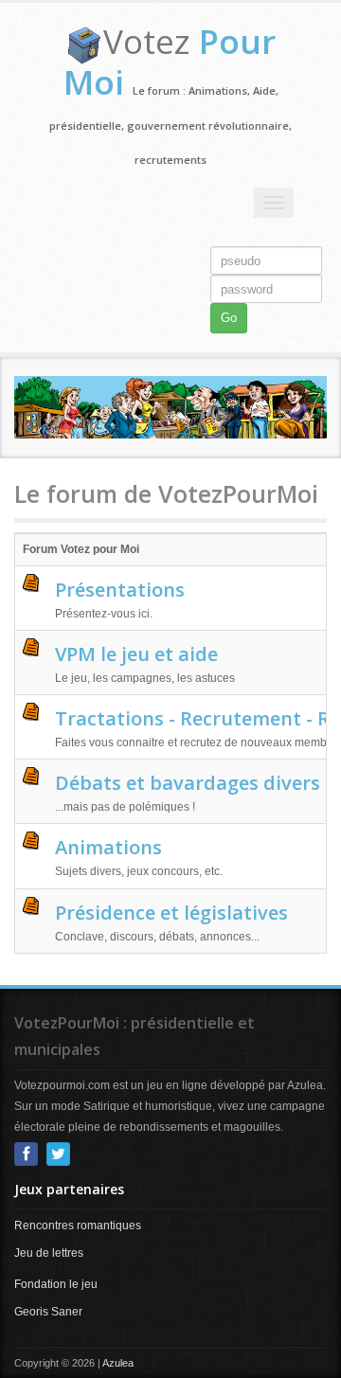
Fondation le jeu (56, 1284)
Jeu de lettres (48, 1253)
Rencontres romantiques (77, 1225)
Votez (170, 61)
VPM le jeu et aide (136, 654)
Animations (108, 847)
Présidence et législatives (171, 912)
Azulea (118, 1363)
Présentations (120, 589)
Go (229, 318)
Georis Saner (48, 1311)
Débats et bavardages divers (187, 783)
